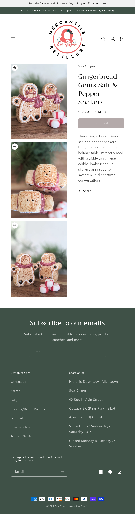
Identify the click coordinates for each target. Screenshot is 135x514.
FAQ (14, 400)
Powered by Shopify (78, 506)
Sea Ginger (61, 506)
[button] (12, 39)
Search (15, 391)
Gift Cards (18, 418)
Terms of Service (22, 436)
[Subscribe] (101, 352)
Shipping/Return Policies (28, 409)
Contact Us (18, 382)
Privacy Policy (20, 427)
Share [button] (87, 191)
